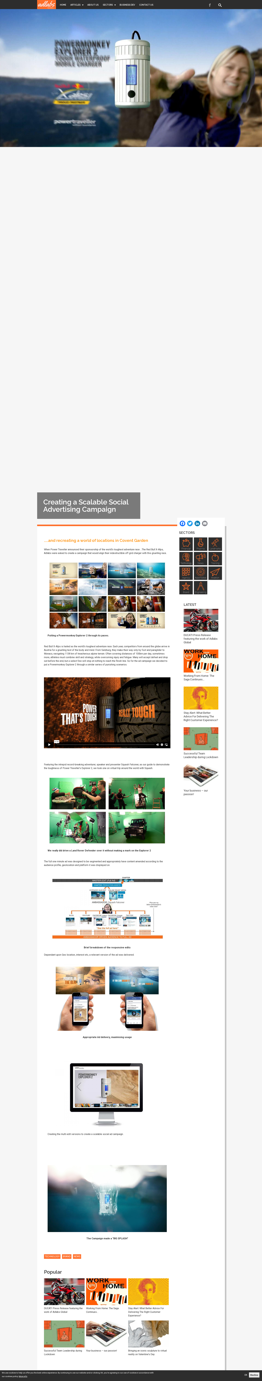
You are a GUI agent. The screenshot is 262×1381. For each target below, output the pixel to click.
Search (220, 5)
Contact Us (146, 5)
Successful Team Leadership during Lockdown (63, 1352)
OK (245, 1375)
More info (23, 1376)
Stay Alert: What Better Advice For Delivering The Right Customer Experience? (146, 1312)
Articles (75, 5)
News (77, 1256)
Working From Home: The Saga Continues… (102, 1310)
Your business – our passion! (101, 1350)
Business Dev (127, 5)
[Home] (46, 4)
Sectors (108, 5)
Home (63, 5)
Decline (254, 1375)
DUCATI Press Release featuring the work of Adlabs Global (63, 1310)
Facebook (210, 5)
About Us (93, 5)
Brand (67, 1256)
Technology (52, 1256)
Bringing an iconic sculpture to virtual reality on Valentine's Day (147, 1352)
